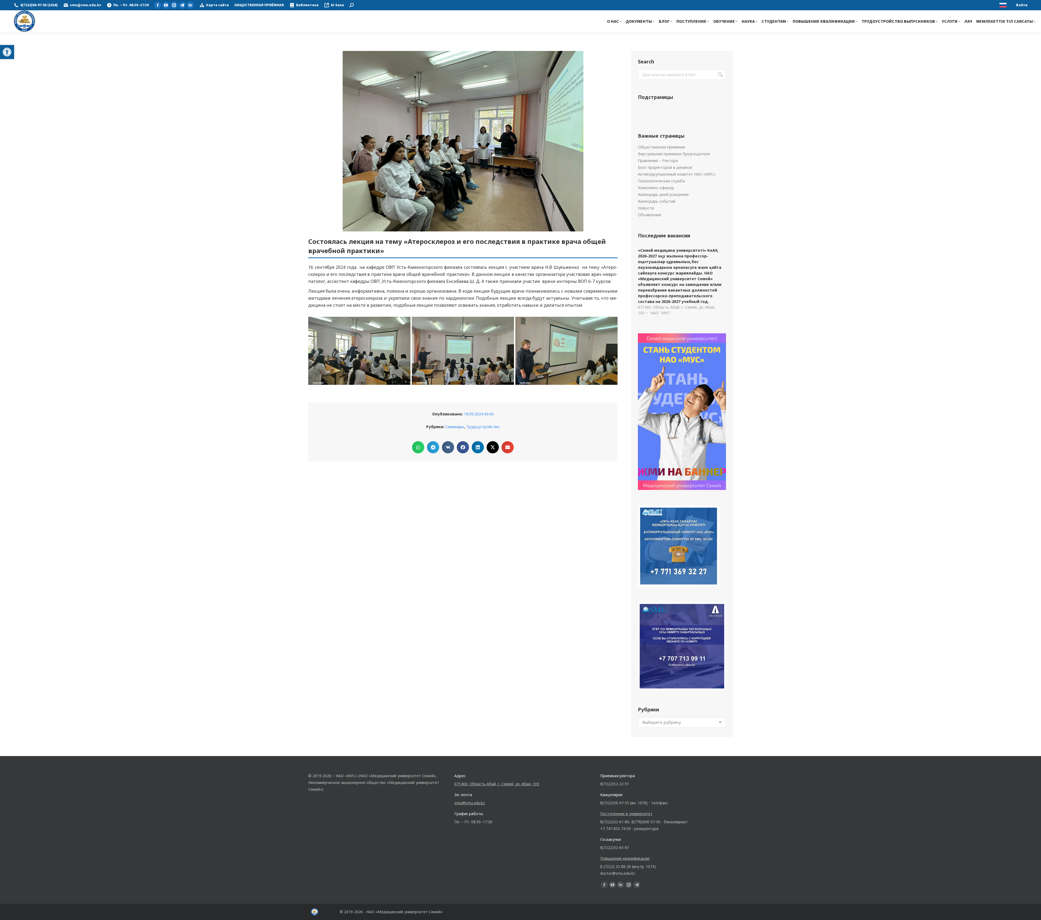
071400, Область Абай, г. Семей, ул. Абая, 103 (496, 783)
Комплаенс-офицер (656, 187)
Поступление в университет (626, 813)
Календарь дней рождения (663, 194)
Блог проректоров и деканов (665, 167)
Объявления (649, 214)
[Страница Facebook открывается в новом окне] (157, 5)
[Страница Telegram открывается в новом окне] (182, 5)
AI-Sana (337, 5)
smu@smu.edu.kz (85, 5)
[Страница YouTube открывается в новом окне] (165, 5)
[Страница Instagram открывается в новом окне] (174, 5)
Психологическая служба (661, 180)
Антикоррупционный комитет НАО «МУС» (677, 174)
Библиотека (307, 5)
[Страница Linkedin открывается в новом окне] (190, 5)
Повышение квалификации (625, 858)
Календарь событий (656, 201)
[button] (7, 52)
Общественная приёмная (661, 147)
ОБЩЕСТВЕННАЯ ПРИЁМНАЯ (259, 5)
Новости (646, 208)
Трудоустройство (483, 426)
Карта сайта (217, 5)
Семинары (454, 426)
